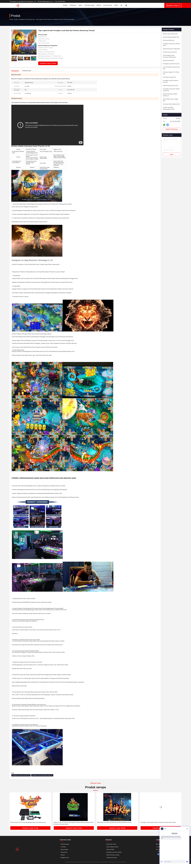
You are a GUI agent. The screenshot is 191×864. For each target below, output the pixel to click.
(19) (171, 63)
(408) (168, 108)
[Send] (187, 861)
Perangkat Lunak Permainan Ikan (27, 19)
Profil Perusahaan (65, 844)
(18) (171, 67)
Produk (72, 5)
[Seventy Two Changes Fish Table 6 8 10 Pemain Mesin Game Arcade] (74, 807)
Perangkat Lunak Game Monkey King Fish (42, 775)
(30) (171, 73)
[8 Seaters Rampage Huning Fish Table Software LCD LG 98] (117, 807)
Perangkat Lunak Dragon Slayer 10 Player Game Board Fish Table (28, 822)
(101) (169, 56)
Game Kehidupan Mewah (112, 846)
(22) (171, 89)
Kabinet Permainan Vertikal (112, 854)
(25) (170, 85)
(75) (170, 81)
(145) (171, 44)
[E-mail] (168, 125)
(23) (171, 37)
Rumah (65, 5)
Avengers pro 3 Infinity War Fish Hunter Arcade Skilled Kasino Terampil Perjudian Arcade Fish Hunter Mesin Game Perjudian (159, 823)
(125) (170, 33)
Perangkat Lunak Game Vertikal (113, 852)
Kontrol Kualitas (64, 849)
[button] (35, 58)
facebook (158, 854)
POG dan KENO (110, 849)
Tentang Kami (88, 5)
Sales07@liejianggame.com (45, 1)
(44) (168, 40)
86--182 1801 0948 (60, 1)
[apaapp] (164, 124)
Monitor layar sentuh (111, 844)
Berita (99, 5)
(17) (170, 94)
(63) (171, 48)
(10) (169, 77)
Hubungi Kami (64, 852)
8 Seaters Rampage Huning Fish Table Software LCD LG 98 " (113, 822)
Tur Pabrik (63, 846)
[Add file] (161, 861)
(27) (171, 104)
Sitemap (63, 854)
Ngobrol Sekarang (172, 129)
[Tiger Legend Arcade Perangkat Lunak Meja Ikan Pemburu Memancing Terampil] (24, 42)
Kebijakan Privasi (65, 857)
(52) (170, 52)
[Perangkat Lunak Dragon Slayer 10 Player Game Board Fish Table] (30, 807)
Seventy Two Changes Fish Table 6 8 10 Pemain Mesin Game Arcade (72, 822)
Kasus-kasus (107, 5)
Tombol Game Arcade (111, 857)
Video (80, 5)
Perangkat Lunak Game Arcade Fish (21, 775)
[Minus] (187, 829)
